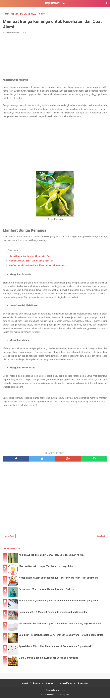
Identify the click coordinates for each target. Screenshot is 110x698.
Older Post (101, 536)
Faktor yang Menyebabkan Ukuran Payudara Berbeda (46, 589)
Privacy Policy (65, 683)
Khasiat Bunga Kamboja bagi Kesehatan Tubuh (30, 256)
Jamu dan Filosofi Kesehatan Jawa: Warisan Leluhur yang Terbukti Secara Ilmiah (61, 635)
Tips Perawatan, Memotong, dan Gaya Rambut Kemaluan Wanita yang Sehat (59, 600)
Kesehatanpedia (48, 695)
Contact (36, 683)
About (25, 683)
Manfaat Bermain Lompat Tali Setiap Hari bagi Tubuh (46, 566)
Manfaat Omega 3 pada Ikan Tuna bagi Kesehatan (32, 261)
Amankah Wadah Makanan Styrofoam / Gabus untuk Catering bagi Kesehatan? (60, 623)
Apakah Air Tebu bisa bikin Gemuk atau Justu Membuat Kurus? (51, 555)
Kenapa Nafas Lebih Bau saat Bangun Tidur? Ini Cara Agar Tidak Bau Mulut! (58, 577)
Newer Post (9, 536)
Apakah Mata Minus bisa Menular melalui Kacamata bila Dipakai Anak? (56, 646)
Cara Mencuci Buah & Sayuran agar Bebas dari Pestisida (48, 657)
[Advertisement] (55, 57)
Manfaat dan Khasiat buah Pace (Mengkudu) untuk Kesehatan (37, 265)
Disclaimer (83, 683)
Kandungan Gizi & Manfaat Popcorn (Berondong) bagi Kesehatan (53, 612)
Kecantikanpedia (62, 695)
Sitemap (49, 683)
